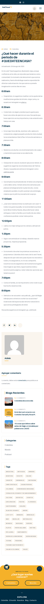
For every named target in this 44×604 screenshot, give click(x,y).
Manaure (20, 515)
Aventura (9, 476)
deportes (19, 497)
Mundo (8, 450)
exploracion (10, 502)
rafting (33, 527)
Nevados (9, 523)
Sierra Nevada (31, 536)
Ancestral (10, 471)
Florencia (32, 502)
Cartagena (32, 480)
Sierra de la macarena (14, 536)
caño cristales (11, 484)
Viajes (25, 549)
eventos (30, 497)
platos (8, 527)
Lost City (9, 515)
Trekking (18, 540)
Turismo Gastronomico (14, 545)
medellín (16, 519)
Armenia (31, 471)
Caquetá (9, 480)
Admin (5, 49)
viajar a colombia (12, 549)
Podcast (8, 454)
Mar (7, 519)
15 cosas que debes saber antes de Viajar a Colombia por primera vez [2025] (26, 426)
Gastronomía (11, 506)
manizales (30, 515)
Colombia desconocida (23, 401)
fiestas (21, 502)
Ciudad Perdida (26, 484)
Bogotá (19, 476)
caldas (28, 476)
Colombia (15, 49)
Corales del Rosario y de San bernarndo (21, 493)
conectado (22, 380)
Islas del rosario (12, 510)
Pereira (29, 523)
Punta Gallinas (20, 527)
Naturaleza (27, 519)
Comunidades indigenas (25, 489)
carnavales (20, 480)
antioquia (21, 471)
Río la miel (10, 532)
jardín (25, 510)
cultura (9, 497)
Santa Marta (22, 532)
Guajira (22, 506)
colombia (9, 489)
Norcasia (19, 523)
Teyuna (8, 540)
